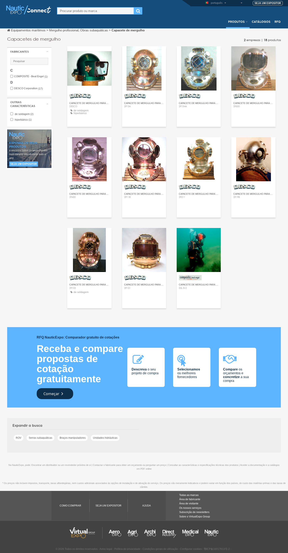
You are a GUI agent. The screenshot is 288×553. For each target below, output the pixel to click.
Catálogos (261, 21)
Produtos (236, 21)
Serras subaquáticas (40, 437)
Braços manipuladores (73, 437)
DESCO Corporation (28, 88)
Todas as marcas (189, 495)
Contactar (89, 53)
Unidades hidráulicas (105, 437)
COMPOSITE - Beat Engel (31, 76)
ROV (18, 437)
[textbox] (95, 11)
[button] (29, 51)
